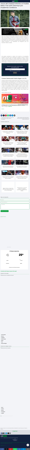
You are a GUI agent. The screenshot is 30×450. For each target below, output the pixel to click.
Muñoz (2, 340)
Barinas (2, 410)
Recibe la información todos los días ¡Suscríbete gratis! (15, 67)
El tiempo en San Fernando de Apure (14, 267)
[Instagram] (5, 433)
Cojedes (2, 413)
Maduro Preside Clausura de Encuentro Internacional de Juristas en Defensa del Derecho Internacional (23, 118)
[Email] (14, 115)
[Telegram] (12, 115)
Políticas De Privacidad (23, 442)
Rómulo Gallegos (4, 343)
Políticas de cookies (7, 442)
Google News (15, 431)
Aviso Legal (2, 442)
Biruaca (2, 336)
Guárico (2, 408)
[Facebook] (1, 115)
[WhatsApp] (8, 115)
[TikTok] (8, 433)
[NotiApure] (15, 34)
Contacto (10, 443)
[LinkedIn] (10, 115)
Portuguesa (3, 411)
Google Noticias (6, 443)
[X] (4, 115)
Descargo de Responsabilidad (15, 442)
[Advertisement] (15, 49)
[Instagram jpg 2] (15, 103)
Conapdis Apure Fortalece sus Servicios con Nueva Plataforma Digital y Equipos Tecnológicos (7, 118)
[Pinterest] (6, 115)
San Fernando (3, 334)
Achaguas (3, 337)
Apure (2, 407)
